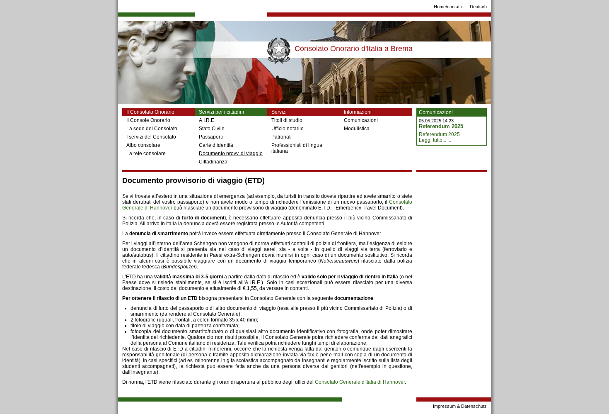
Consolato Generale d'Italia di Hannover (360, 382)
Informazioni (358, 112)
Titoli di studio (286, 120)
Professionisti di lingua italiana (296, 148)
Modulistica (357, 129)
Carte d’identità (216, 145)
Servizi (279, 112)
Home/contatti (448, 6)
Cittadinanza (213, 162)
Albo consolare (143, 145)
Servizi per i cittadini (221, 112)
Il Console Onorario (148, 120)
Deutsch (478, 6)
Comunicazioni (361, 120)
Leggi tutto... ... (435, 140)
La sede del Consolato (151, 129)
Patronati (281, 137)
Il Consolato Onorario (150, 112)
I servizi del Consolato (151, 137)
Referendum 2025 (441, 126)
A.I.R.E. (207, 120)
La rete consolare (146, 153)
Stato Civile (212, 129)
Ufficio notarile (287, 129)
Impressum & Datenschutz (460, 406)
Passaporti (211, 137)
